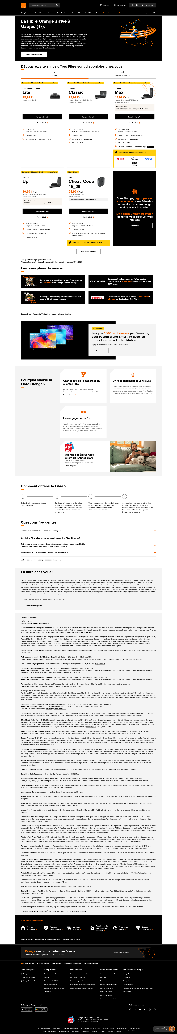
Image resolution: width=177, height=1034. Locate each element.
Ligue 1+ (66, 774)
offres (29, 262)
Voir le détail (41, 123)
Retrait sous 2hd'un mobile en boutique (102, 928)
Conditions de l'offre (29, 618)
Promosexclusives (31, 928)
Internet (49, 709)
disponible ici (100, 664)
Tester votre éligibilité (34, 54)
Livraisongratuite (76, 928)
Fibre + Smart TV (122, 75)
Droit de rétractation (146, 928)
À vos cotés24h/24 (123, 928)
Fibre (54, 75)
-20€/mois (121, 146)
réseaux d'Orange (61, 882)
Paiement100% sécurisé (55, 928)
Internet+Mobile (60, 709)
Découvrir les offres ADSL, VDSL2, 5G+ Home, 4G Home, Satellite (46, 314)
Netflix (52, 774)
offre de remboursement (43, 262)
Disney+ (59, 774)
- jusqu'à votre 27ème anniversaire (83, 199)
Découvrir (100, 351)
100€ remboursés (79, 242)
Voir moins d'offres (88, 251)
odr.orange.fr (91, 727)
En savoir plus (68, 395)
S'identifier (134, 225)
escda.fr (83, 911)
